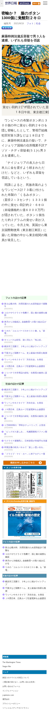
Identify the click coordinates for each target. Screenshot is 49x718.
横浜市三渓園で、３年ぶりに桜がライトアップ (26, 346)
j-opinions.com (8, 695)
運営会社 (6, 699)
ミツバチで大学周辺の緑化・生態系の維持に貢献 (25, 374)
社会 (38, 23)
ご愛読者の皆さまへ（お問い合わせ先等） (19, 682)
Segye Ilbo (6, 666)
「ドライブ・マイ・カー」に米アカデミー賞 (24, 454)
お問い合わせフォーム (11, 686)
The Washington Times (11, 662)
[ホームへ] (18, 3)
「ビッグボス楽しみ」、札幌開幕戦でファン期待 (25, 432)
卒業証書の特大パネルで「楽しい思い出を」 (24, 447)
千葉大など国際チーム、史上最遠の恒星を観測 (25, 353)
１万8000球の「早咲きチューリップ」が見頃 (24, 425)
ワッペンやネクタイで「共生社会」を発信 (23, 359)
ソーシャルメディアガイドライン (15, 708)
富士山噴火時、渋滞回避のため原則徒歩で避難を (25, 305)
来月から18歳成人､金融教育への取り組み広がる (25, 323)
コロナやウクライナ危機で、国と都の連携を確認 (25, 314)
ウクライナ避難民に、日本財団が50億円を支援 (25, 441)
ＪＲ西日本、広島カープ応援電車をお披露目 (24, 366)
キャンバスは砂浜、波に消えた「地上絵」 (23, 340)
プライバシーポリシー (11, 704)
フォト (30, 23)
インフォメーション (10, 691)
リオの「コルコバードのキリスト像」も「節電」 (24, 332)
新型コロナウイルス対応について (15, 678)
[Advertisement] (24, 270)
